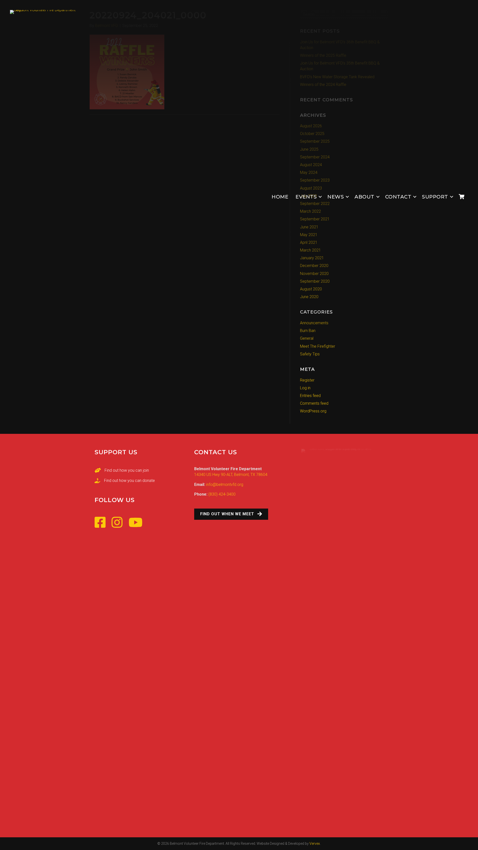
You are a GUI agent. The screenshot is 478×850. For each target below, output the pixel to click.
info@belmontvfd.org (224, 484)
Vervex (314, 844)
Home (280, 197)
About (364, 197)
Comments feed (314, 403)
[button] (320, 197)
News (335, 197)
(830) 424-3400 (222, 494)
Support (435, 197)
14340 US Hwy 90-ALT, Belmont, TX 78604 (230, 474)
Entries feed (310, 395)
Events (306, 197)
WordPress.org (313, 411)
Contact (398, 197)
